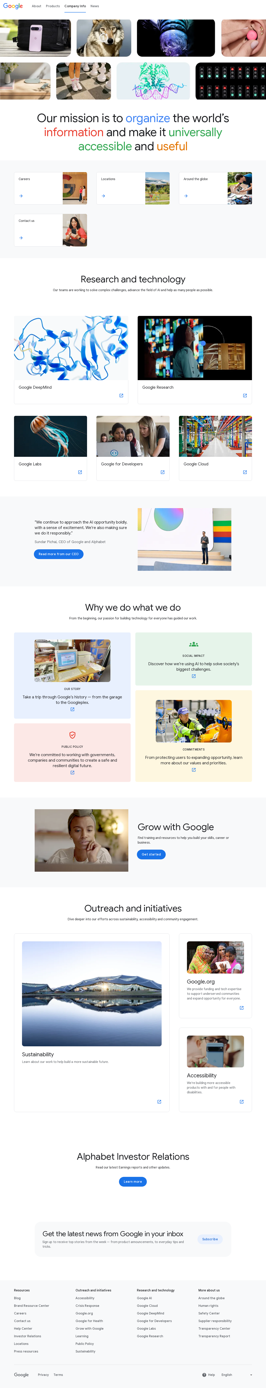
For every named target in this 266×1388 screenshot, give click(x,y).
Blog (17, 1298)
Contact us (22, 1321)
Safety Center (209, 1313)
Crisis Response (87, 1306)
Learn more (133, 1182)
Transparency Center (214, 1329)
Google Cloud (147, 1306)
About (36, 6)
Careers (20, 1313)
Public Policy (85, 1344)
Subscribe (210, 1239)
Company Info (75, 6)
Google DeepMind (150, 1313)
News (95, 6)
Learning (82, 1336)
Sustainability (85, 1351)
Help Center (23, 1329)
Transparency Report (214, 1336)
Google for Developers (154, 1321)
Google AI (144, 1298)
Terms (58, 1375)
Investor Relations (27, 1336)
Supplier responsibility (215, 1321)
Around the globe (211, 1298)
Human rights (208, 1306)
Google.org (84, 1313)
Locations (21, 1344)
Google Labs (146, 1329)
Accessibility (85, 1298)
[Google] (13, 6)
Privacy (43, 1375)
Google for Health (89, 1321)
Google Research (150, 1336)
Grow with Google (90, 1329)
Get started (151, 854)
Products (53, 6)
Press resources (26, 1351)
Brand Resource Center (31, 1306)
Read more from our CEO (59, 554)
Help (211, 1375)
